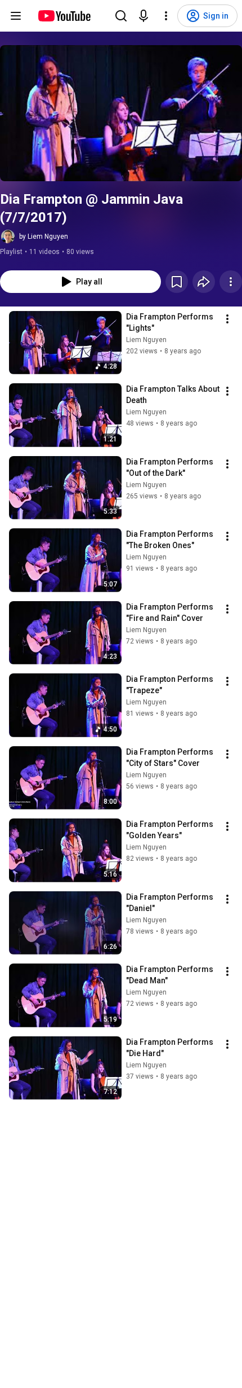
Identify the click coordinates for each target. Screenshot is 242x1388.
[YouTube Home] (63, 16)
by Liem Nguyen (43, 236)
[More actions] (230, 281)
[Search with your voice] (143, 16)
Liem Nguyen (146, 340)
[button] (121, 113)
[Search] (121, 16)
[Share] (203, 281)
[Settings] (166, 16)
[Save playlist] (176, 281)
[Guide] (16, 16)
